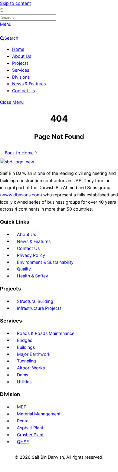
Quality (24, 268)
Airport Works (31, 367)
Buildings (26, 346)
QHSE (23, 441)
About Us (21, 56)
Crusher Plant (30, 434)
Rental (23, 420)
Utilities (24, 381)
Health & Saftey (32, 275)
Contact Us (23, 90)
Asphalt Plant (30, 427)
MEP (21, 406)
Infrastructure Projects (39, 307)
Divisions (21, 77)
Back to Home (19, 152)
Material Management (39, 413)
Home (18, 49)
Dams (22, 374)
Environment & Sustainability (45, 261)
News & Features (29, 83)
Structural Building (35, 300)
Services (20, 70)
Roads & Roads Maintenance (46, 333)
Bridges (24, 340)
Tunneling (26, 360)
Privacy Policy (31, 254)
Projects (20, 63)
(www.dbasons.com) (21, 194)
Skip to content (15, 3)
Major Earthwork (34, 353)
